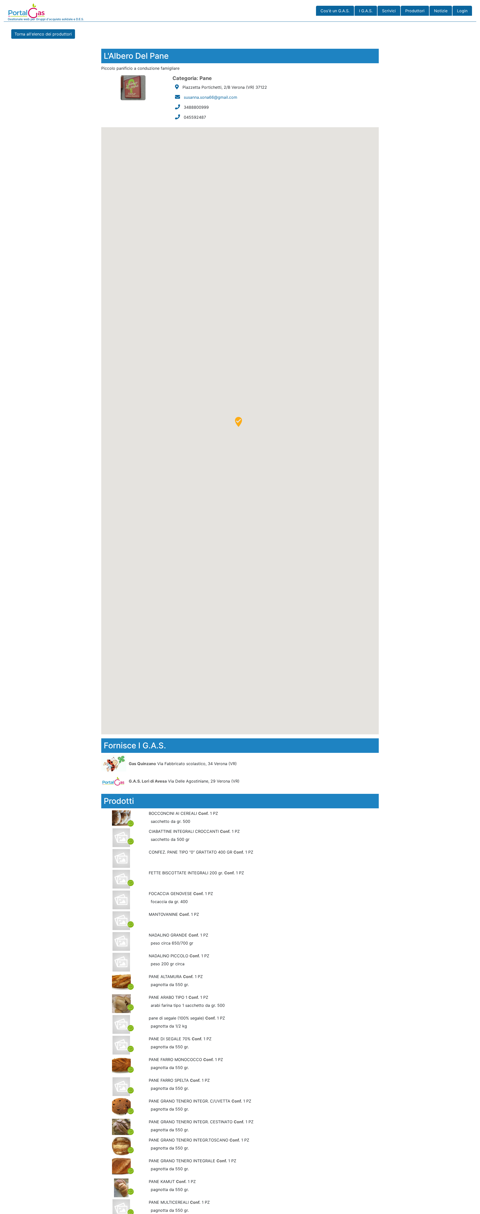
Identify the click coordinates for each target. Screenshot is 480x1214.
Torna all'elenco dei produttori (43, 33)
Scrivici (389, 10)
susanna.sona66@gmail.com (210, 97)
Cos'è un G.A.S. (335, 10)
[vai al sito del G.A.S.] (114, 763)
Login (462, 10)
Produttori (414, 10)
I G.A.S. (365, 10)
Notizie (441, 10)
